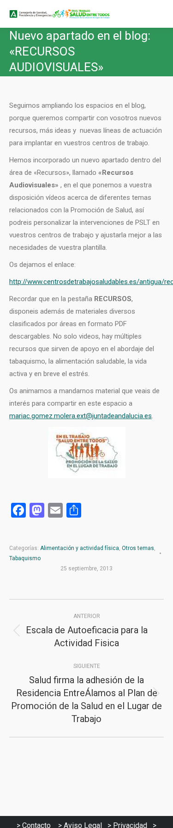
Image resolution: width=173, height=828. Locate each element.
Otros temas (138, 548)
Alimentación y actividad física (79, 548)
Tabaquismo (25, 558)
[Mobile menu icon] (158, 13)
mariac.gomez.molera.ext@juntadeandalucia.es (80, 416)
